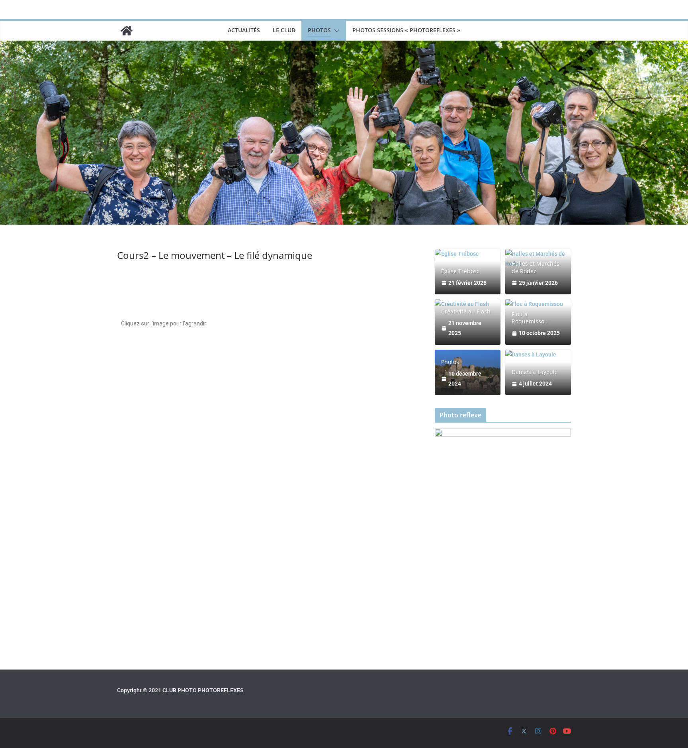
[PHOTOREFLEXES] (126, 30)
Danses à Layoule (535, 372)
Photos (319, 30)
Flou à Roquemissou (530, 318)
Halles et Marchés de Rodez (535, 267)
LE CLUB (284, 30)
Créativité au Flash (466, 311)
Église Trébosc (460, 271)
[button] (335, 31)
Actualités (244, 30)
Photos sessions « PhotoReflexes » (406, 30)
